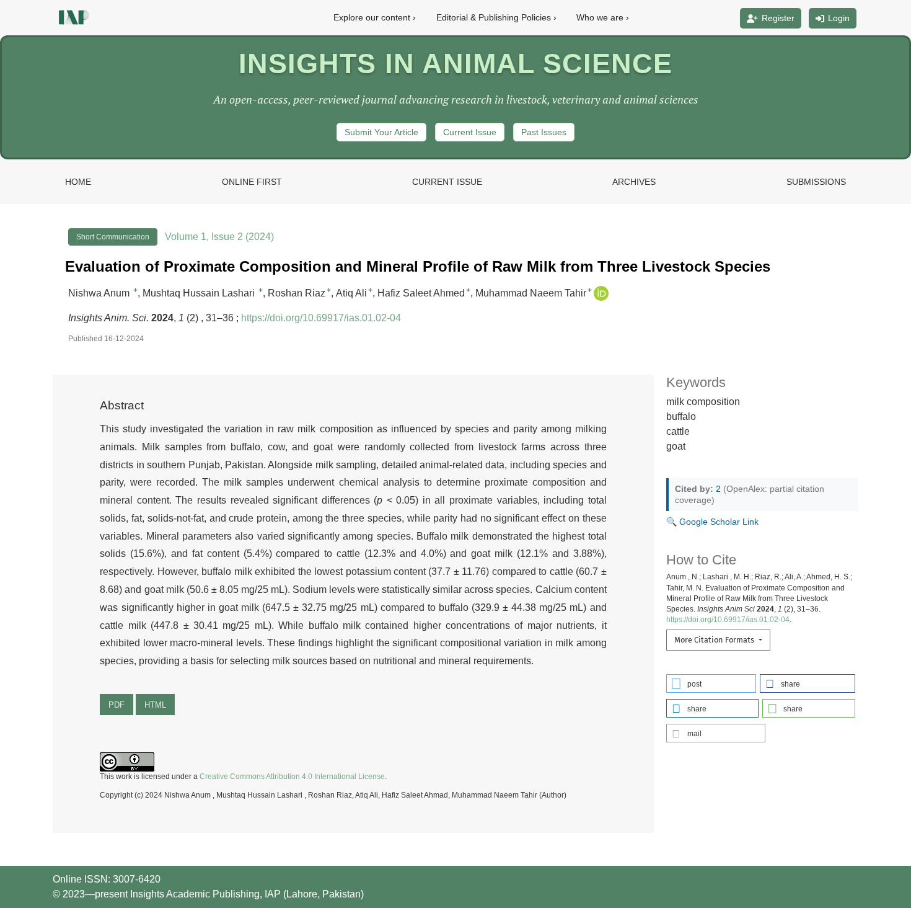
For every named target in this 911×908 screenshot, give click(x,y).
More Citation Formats (715, 639)
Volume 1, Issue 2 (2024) (219, 236)
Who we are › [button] (602, 17)
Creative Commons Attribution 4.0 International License (292, 776)
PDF (116, 705)
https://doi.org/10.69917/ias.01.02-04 (321, 318)
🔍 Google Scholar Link (712, 522)
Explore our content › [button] (374, 17)
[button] (711, 683)
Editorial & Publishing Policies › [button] (496, 17)
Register (778, 18)
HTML (155, 705)
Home (78, 182)
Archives (634, 182)
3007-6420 (137, 879)
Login (839, 18)
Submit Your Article (381, 132)
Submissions (816, 182)
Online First (252, 182)
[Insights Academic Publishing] (72, 17)
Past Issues (543, 132)
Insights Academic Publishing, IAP (206, 894)
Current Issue (469, 132)
